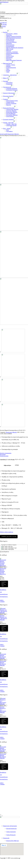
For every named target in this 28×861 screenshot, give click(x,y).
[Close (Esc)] (0, 814)
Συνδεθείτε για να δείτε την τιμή (9, 536)
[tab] (14, 453)
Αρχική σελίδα (3, 134)
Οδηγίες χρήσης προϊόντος (6, 532)
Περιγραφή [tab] (3, 454)
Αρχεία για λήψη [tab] (4, 456)
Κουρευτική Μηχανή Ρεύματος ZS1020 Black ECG (3, 571)
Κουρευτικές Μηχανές (13, 134)
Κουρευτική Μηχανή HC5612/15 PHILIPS (3, 663)
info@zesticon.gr (4, 2)
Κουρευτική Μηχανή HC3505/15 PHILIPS (3, 756)
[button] (3, 22)
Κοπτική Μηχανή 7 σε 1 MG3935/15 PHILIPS (3, 617)
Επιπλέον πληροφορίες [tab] (5, 453)
